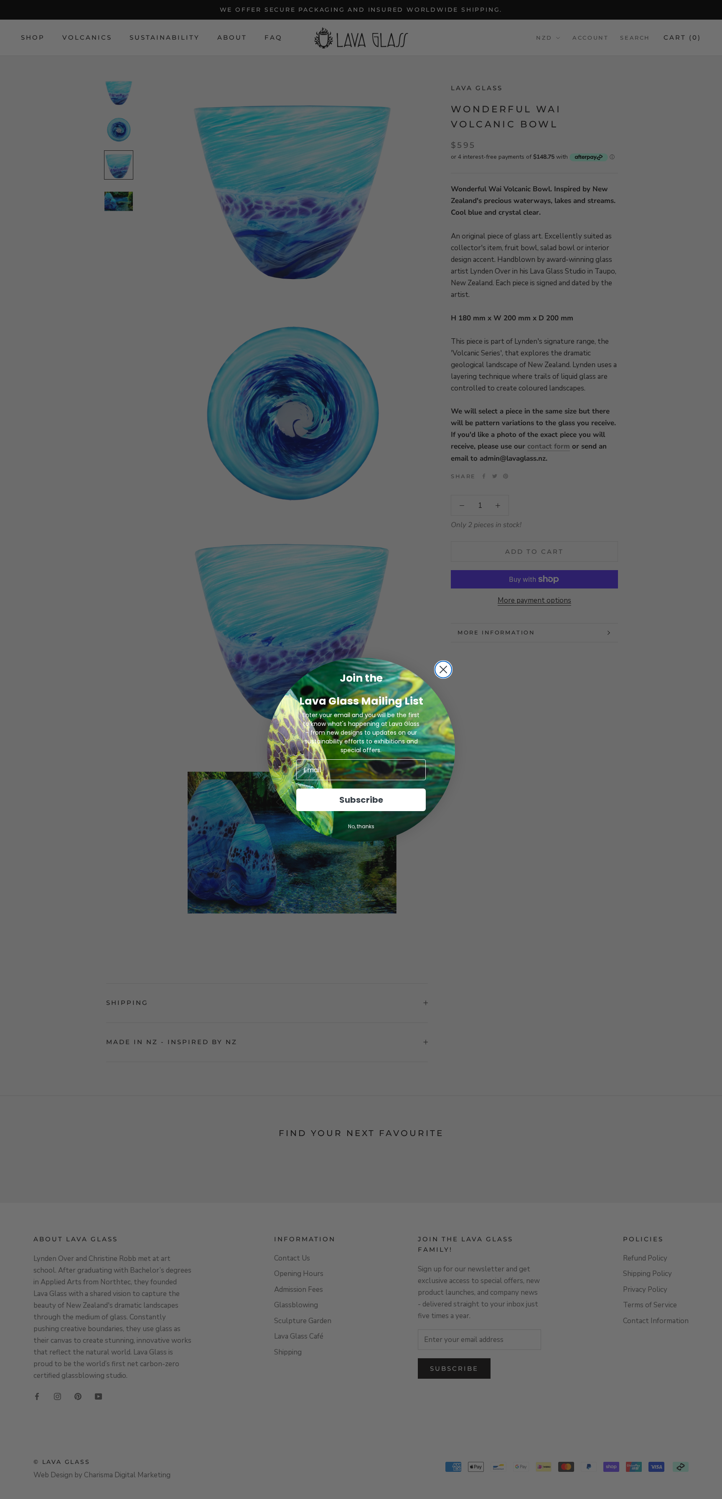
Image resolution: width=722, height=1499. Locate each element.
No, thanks (361, 826)
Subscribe (361, 800)
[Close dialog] (443, 669)
